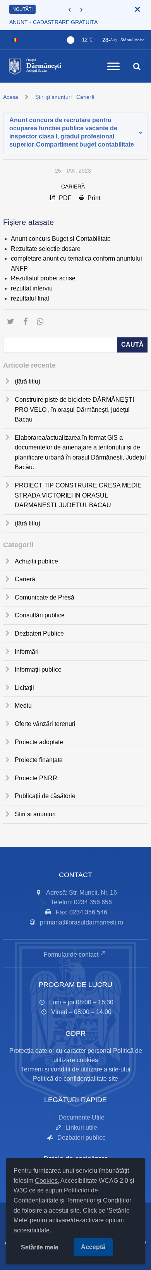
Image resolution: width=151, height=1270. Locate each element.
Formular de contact (71, 954)
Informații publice (38, 669)
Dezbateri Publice (39, 633)
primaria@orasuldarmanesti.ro (81, 922)
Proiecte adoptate (39, 742)
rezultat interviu (32, 288)
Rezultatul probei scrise (43, 278)
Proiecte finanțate (39, 760)
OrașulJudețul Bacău (43, 66)
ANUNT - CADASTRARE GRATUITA (53, 22)
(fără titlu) (27, 381)
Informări (27, 651)
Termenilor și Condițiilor (98, 1200)
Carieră (85, 97)
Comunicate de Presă (44, 597)
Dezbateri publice (81, 1137)
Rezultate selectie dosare (46, 248)
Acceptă (93, 1247)
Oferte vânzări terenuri (45, 724)
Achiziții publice (36, 561)
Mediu (23, 705)
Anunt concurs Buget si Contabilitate (61, 238)
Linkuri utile (81, 1127)
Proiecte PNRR (36, 778)
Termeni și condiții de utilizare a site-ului (75, 1069)
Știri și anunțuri (53, 97)
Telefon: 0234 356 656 (81, 902)
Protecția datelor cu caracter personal (60, 1050)
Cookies (46, 1180)
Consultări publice (40, 615)
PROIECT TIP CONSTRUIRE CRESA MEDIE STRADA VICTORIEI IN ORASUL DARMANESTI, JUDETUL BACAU (78, 495)
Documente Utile (81, 1117)
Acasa (10, 97)
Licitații (24, 687)
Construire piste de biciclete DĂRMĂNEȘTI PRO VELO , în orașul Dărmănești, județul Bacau (74, 409)
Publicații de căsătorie (45, 796)
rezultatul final (30, 298)
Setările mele (39, 1247)
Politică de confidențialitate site (75, 1078)
